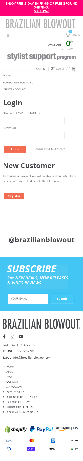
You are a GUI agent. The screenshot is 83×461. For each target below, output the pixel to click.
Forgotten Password (18, 82)
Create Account (14, 89)
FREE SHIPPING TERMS (18, 402)
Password (9, 128)
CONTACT (12, 382)
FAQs (9, 377)
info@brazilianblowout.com (32, 357)
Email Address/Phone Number (21, 113)
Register (14, 196)
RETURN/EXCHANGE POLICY (21, 397)
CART (41, 69)
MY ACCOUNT (14, 387)
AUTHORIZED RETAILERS (19, 407)
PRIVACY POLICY (15, 392)
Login (7, 75)
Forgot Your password (49, 149)
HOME (9, 367)
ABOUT (10, 372)
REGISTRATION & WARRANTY (22, 412)
